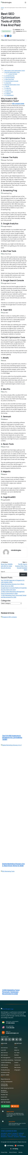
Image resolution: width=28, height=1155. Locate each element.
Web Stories (17, 1067)
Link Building (4, 1067)
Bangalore (3, 1136)
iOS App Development (6, 1081)
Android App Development (4, 1084)
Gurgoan (14, 1133)
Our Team (16, 1052)
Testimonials (17, 1060)
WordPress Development (4, 1091)
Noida (9, 1133)
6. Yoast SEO (8, 83)
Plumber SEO (4, 1094)
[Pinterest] (16, 1039)
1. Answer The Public (12, 74)
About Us (16, 1050)
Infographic (17, 1070)
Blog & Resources (5, 1079)
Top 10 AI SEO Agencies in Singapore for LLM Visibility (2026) (12, 737)
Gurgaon (16, 1136)
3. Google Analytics (10, 77)
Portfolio (16, 1055)
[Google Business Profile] (20, 1039)
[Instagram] (6, 1039)
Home (2, 7)
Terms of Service (13, 1152)
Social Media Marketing (7, 1060)
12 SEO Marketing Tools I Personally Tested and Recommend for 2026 (11, 992)
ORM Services (4, 1065)
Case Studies (17, 1057)
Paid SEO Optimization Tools (12, 84)
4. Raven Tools (9, 91)
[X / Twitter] (9, 1039)
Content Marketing (6, 1062)
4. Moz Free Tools (9, 79)
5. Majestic (8, 93)
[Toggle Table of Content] (2, 69)
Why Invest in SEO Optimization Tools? (15, 70)
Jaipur (20, 1135)
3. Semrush (8, 90)
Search (3, 571)
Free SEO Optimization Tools (12, 72)
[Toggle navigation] (25, 2)
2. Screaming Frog (9, 75)
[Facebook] (2, 1039)
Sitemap (20, 1152)
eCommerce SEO (5, 1072)
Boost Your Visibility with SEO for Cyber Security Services (7, 566)
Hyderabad (23, 1136)
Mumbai (3, 1135)
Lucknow (20, 1133)
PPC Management (5, 1057)
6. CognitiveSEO (9, 95)
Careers (16, 1062)
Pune (8, 1135)
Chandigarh (14, 1135)
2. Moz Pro (8, 88)
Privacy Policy (4, 1152)
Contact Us (17, 1065)
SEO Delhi (3, 1133)
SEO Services (4, 1047)
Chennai (10, 1136)
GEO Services (4, 1055)
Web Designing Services (7, 1088)
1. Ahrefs (7, 86)
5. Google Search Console (11, 81)
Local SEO (3, 1050)
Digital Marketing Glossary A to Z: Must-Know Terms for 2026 (13, 865)
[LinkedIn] (13, 1039)
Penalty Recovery (5, 1070)
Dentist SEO (4, 1097)
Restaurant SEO (5, 1099)
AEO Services (4, 1052)
